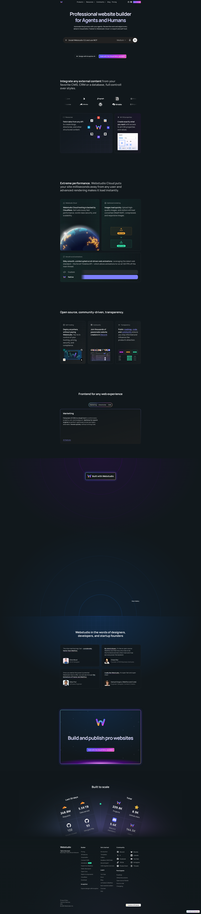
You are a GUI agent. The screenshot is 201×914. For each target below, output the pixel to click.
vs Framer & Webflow (107, 883)
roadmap (128, 329)
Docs (102, 877)
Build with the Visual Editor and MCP (112, 56)
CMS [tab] (109, 405)
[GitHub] (128, 2)
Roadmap (119, 875)
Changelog (120, 886)
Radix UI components (87, 874)
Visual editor (84, 857)
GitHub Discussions (122, 878)
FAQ (102, 891)
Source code (120, 883)
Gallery (103, 857)
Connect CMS (85, 860)
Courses (103, 888)
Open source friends (122, 880)
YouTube (103, 874)
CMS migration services (107, 866)
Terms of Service (65, 902)
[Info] (100, 804)
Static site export (86, 869)
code (135, 329)
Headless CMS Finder (107, 860)
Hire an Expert (105, 863)
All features (67, 440)
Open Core (84, 871)
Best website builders (107, 886)
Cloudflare (84, 877)
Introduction (104, 852)
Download (84, 880)
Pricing (114, 2)
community (127, 332)
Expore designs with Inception (89, 888)
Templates (104, 854)
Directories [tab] (102, 405)
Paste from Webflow (87, 866)
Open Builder (137, 2)
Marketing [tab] (93, 405)
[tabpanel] (100, 426)
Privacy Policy (64, 900)
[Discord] (131, 2)
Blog (108, 2)
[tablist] (100, 405)
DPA (61, 904)
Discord (103, 335)
